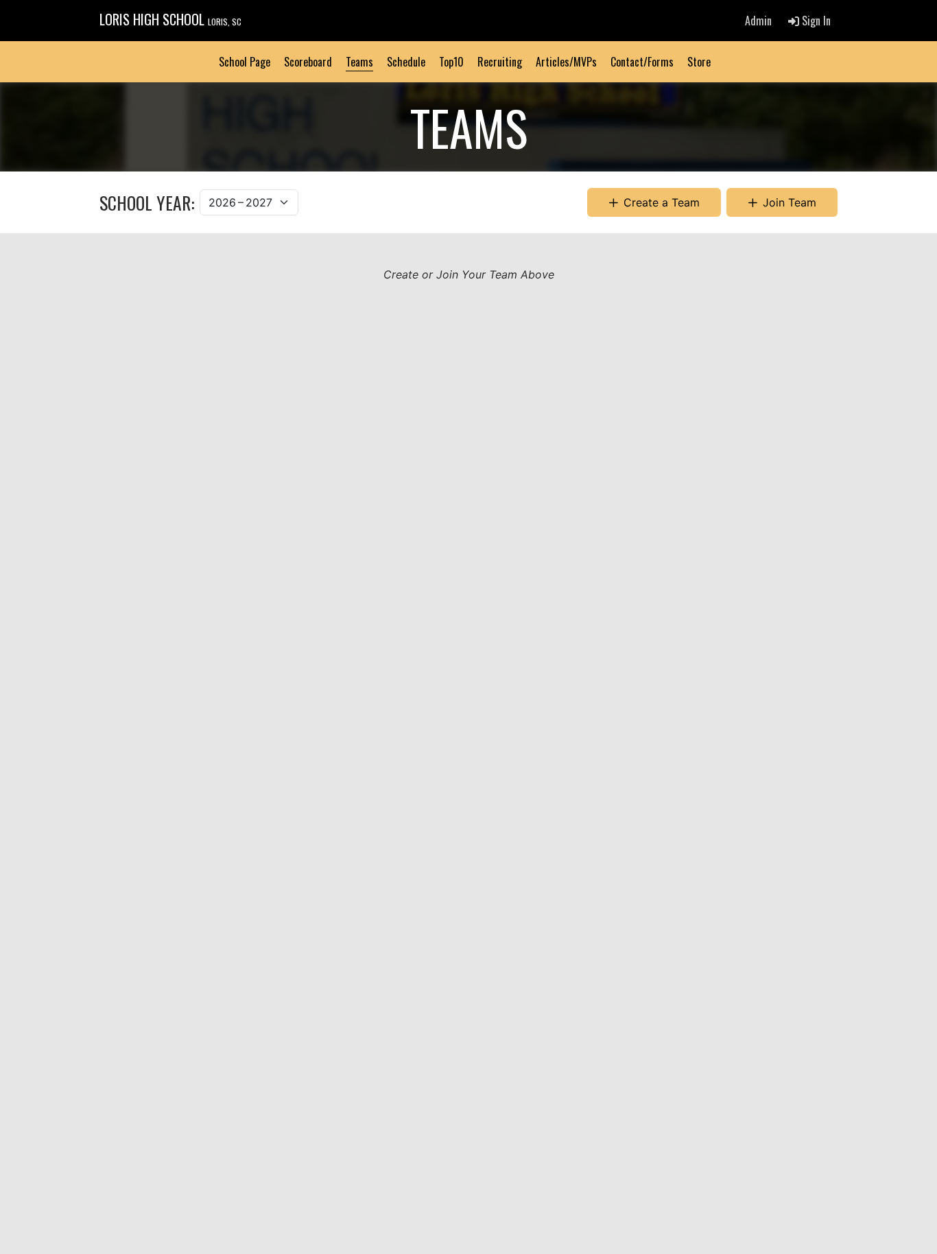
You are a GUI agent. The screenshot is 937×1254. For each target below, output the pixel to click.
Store (699, 62)
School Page (244, 62)
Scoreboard (308, 62)
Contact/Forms (642, 62)
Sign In (815, 20)
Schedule (406, 62)
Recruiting (499, 62)
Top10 (451, 62)
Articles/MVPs (566, 62)
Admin (758, 20)
